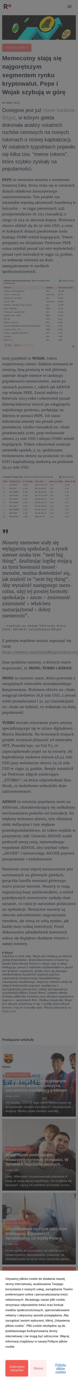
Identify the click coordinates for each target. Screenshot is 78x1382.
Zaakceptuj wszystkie (16, 1368)
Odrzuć (38, 1368)
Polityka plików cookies (60, 1368)
